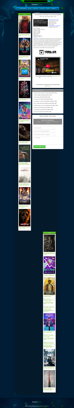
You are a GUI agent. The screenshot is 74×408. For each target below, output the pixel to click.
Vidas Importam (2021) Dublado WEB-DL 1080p (42, 97)
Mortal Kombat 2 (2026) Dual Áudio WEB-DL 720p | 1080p (24, 99)
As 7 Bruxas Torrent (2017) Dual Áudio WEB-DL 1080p (43, 99)
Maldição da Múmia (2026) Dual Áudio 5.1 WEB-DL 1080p (24, 142)
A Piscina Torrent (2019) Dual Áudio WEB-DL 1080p (42, 111)
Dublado (53, 8)
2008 (40, 16)
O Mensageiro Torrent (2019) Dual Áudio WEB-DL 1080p (43, 109)
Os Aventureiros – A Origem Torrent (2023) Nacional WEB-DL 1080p (45, 101)
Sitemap (47, 406)
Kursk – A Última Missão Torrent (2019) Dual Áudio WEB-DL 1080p (45, 103)
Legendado (37, 12)
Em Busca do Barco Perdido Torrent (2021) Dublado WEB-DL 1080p (45, 92)
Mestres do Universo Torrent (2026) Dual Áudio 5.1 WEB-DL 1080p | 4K (24, 57)
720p (43, 16)
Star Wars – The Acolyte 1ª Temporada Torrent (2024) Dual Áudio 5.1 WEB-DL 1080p (49, 389)
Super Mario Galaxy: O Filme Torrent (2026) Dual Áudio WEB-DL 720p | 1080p (24, 121)
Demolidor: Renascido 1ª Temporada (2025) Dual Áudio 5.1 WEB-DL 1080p (49, 310)
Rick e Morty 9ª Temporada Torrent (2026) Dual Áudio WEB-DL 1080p (49, 275)
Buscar (49, 1)
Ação (45, 16)
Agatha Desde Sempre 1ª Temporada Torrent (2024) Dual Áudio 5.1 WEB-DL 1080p (49, 346)
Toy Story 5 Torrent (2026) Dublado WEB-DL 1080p (24, 78)
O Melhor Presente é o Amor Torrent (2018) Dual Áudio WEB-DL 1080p (46, 105)
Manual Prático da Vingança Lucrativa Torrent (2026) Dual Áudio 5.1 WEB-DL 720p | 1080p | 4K (24, 164)
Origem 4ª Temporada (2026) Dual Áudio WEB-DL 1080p (49, 296)
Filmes (48, 8)
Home (30, 8)
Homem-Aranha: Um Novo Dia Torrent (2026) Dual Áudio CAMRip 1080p (24, 35)
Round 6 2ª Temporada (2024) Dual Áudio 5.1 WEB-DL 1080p (49, 332)
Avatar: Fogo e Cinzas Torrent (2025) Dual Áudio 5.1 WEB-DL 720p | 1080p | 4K (24, 206)
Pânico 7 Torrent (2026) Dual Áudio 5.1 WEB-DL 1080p (24, 228)
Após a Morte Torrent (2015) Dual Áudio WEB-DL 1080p (43, 107)
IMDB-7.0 (51, 16)
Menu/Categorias (23, 8)
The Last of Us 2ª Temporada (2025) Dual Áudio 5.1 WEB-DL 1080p (49, 303)
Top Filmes (36, 8)
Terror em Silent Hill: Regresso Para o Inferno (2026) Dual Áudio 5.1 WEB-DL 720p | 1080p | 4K (24, 184)
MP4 (55, 16)
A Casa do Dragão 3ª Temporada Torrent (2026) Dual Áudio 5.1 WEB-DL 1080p (49, 253)
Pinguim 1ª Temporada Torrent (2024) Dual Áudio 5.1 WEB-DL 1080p (49, 339)
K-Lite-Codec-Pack (56, 76)
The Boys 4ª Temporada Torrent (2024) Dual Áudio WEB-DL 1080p (49, 368)
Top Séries (43, 8)
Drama (48, 16)
